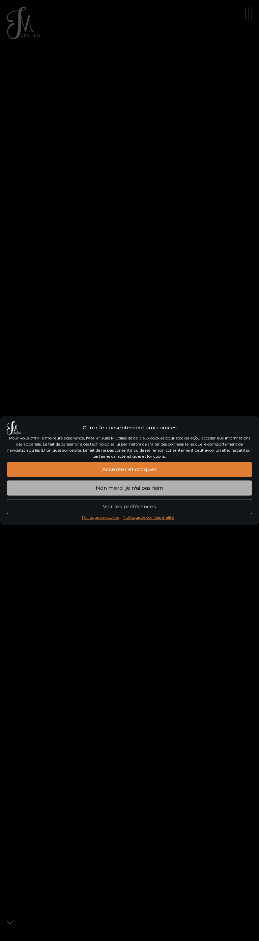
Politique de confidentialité (148, 517)
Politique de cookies (100, 517)
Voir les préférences (129, 506)
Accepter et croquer (129, 469)
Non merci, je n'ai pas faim (129, 488)
